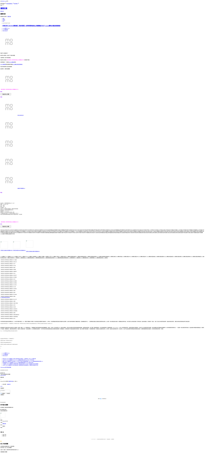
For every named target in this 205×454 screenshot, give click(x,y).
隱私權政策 (108, 439)
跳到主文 (2, 11)
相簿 (3, 18)
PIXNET (94, 439)
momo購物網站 (5, 29)
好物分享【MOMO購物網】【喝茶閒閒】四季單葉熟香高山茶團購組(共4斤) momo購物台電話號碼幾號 (31, 25)
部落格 (4, 19)
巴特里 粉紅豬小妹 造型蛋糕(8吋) (19, 250)
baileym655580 (3, 375)
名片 (3, 21)
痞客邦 (10, 381)
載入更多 (2, 388)
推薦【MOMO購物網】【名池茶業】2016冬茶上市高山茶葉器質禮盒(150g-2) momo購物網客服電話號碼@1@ (23, 361)
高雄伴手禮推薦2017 (21, 188)
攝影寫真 (9, 16)
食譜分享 (8, 384)
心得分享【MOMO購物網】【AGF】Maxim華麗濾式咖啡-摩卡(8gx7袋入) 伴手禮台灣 (18, 360)
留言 (12, 381)
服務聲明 (112, 439)
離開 (6, 451)
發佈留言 (2, 394)
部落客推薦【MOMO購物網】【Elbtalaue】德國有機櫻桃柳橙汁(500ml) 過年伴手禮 (18, 362)
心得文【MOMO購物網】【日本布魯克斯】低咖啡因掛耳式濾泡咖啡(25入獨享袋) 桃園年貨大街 (20, 365)
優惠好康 (3, 8)
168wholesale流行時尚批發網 (5, 367)
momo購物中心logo (6, 28)
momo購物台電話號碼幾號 (17, 64)
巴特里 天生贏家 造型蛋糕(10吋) (7, 250)
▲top (1, 386)
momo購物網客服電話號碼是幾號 (5, 297)
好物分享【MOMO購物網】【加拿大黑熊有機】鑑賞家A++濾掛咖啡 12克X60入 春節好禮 (19, 358)
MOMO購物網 (11, 62)
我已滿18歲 (2, 451)
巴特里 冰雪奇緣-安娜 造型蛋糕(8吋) (33, 251)
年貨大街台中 (5, 30)
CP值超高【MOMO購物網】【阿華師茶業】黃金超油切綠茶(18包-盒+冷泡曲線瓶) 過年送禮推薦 (20, 363)
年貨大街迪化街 (20, 115)
